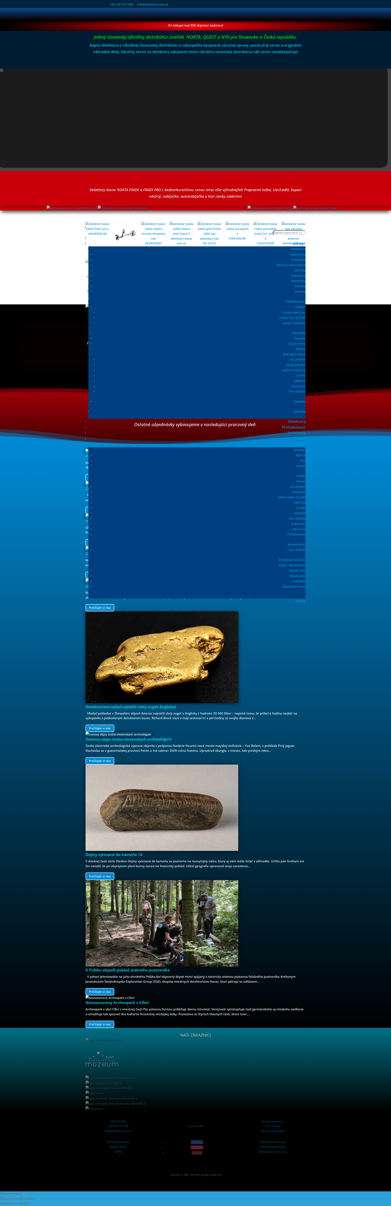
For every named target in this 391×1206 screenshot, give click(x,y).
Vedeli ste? (298, 524)
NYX (302, 461)
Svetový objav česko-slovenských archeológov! (128, 739)
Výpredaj (299, 411)
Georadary (298, 281)
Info (300, 444)
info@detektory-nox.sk (152, 4)
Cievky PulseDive (293, 323)
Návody (299, 450)
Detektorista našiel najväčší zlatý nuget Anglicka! (131, 706)
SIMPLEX (299, 381)
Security (299, 291)
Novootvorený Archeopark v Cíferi (117, 1002)
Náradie (299, 338)
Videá (300, 481)
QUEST (300, 466)
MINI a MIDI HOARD (292, 497)
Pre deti (300, 286)
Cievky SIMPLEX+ (294, 312)
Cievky (299, 307)
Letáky (301, 476)
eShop (298, 243)
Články (299, 438)
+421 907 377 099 (121, 4)
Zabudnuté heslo (293, 586)
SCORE (300, 375)
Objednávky (297, 576)
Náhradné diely (293, 354)
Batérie (300, 349)
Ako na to (299, 529)
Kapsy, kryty (297, 344)
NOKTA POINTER (294, 370)
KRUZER (300, 513)
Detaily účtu (297, 571)
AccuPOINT (297, 360)
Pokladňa (299, 581)
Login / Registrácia (291, 565)
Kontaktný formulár (292, 560)
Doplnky (299, 401)
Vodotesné (298, 276)
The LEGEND (297, 391)
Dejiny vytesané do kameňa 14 (114, 854)
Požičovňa (296, 432)
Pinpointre (298, 260)
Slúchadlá (298, 333)
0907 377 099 (118, 1121)
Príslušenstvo (295, 301)
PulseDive (298, 386)
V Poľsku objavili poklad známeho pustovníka (128, 970)
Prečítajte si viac (100, 728)
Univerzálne (297, 254)
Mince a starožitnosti (291, 265)
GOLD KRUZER (295, 365)
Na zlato (299, 270)
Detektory (297, 249)
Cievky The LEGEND (292, 318)
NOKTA (300, 455)
